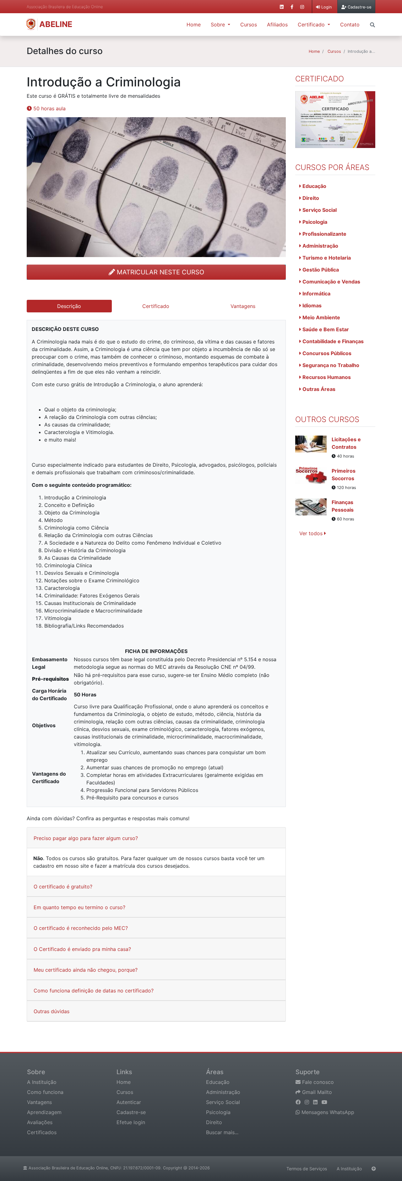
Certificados (42, 1132)
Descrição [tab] (69, 306)
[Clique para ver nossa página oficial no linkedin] (281, 7)
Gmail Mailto (316, 1092)
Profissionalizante (323, 234)
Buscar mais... (222, 1132)
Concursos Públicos (326, 353)
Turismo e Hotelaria (326, 258)
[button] (372, 24)
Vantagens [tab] (243, 306)
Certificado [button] (312, 24)
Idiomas (311, 305)
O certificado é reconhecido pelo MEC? (81, 928)
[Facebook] (299, 1102)
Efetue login (131, 1122)
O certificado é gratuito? (63, 886)
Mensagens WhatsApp (327, 1112)
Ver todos (311, 533)
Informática (315, 293)
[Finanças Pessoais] (313, 510)
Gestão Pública (320, 269)
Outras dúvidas (51, 1011)
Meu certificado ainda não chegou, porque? (86, 970)
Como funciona (45, 1092)
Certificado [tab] (155, 306)
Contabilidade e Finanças (332, 341)
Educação (313, 186)
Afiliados (277, 24)
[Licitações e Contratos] (313, 447)
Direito (310, 198)
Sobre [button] (218, 24)
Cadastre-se (131, 1112)
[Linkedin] (316, 1102)
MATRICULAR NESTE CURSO (159, 272)
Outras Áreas (318, 389)
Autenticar (129, 1102)
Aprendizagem (44, 1112)
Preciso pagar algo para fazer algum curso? (86, 838)
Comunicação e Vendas (330, 281)
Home (194, 24)
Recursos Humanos (326, 377)
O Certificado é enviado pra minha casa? (82, 949)
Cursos (248, 24)
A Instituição (42, 1082)
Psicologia (314, 222)
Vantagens (39, 1102)
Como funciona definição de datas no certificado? (94, 990)
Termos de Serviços (306, 1168)
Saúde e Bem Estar (325, 329)
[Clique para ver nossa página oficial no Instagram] (302, 7)
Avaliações (39, 1122)
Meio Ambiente (320, 317)
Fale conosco (317, 1082)
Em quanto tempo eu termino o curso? (79, 907)
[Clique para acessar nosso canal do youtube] (324, 1102)
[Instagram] (308, 1102)
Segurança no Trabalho (330, 365)
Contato (350, 24)
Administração (319, 246)
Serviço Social (319, 210)
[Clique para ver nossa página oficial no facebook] (292, 7)
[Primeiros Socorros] (313, 479)
